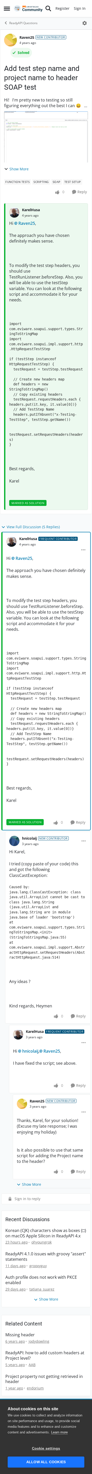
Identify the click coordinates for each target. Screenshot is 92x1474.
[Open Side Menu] (7, 8)
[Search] (48, 8)
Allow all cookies (46, 1462)
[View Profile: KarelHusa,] (14, 212)
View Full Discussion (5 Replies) (33, 526)
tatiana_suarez (41, 1289)
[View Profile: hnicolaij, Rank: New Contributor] (14, 841)
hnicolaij (29, 838)
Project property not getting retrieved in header (44, 1379)
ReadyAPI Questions (23, 23)
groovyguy (38, 1265)
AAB (32, 1364)
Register (62, 8)
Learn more (59, 1432)
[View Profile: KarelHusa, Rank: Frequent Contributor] (11, 541)
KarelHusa (31, 209)
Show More (19, 168)
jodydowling (39, 1341)
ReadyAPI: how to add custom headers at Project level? (44, 1355)
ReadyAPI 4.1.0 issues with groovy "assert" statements (45, 1256)
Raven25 (26, 37)
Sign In (80, 8)
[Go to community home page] (28, 8)
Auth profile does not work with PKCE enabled (41, 1280)
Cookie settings (46, 1448)
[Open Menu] (84, 23)
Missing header (20, 1335)
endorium (35, 1388)
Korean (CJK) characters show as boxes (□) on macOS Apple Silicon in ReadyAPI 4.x (45, 1233)
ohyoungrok (41, 1242)
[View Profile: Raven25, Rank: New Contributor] (10, 40)
